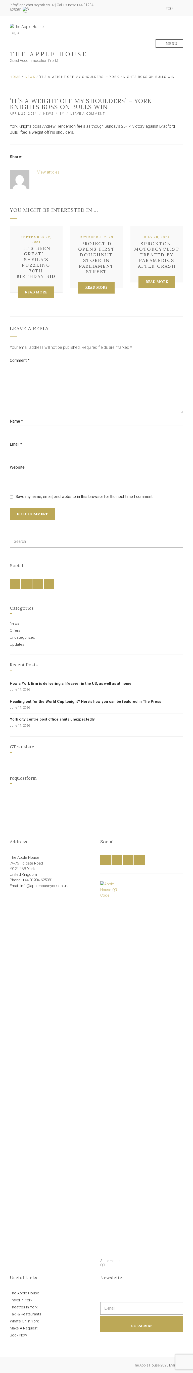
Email (16, 444)
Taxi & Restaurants (25, 1314)
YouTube (158, 8)
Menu (171, 43)
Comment (19, 360)
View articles (49, 172)
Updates (17, 644)
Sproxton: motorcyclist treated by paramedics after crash (156, 255)
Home (15, 77)
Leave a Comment (87, 113)
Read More (36, 292)
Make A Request (23, 1328)
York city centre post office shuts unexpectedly (52, 719)
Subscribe (141, 1326)
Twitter (147, 8)
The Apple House (49, 54)
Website (17, 467)
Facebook (141, 8)
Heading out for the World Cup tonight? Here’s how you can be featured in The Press (85, 701)
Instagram (152, 8)
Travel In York (21, 1300)
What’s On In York (24, 1321)
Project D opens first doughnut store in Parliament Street (96, 258)
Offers (15, 630)
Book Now (18, 1335)
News (30, 77)
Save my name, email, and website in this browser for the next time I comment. (84, 496)
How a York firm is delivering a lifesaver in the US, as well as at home (70, 683)
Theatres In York (23, 1307)
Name (16, 421)
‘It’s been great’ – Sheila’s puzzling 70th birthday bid (36, 262)
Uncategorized (22, 637)
